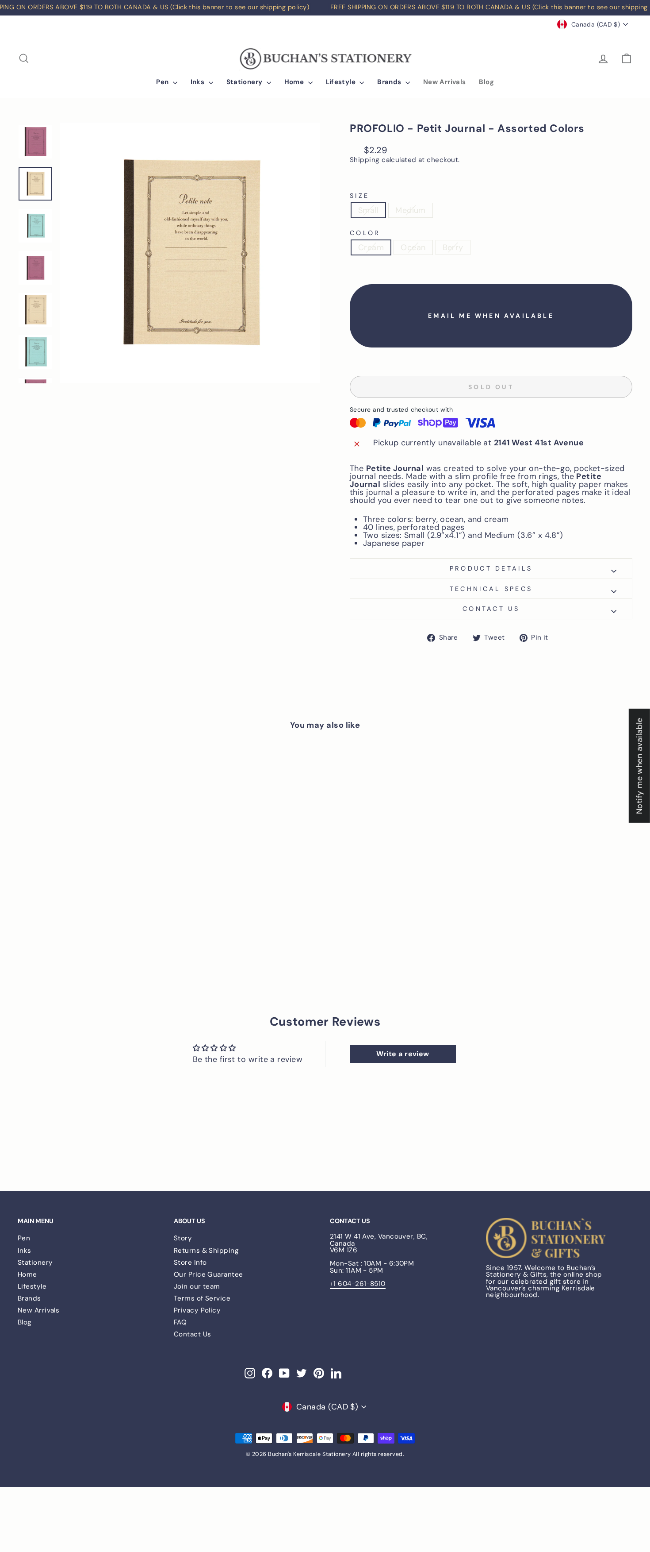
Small (368, 210)
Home (295, 81)
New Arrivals (444, 81)
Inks (198, 81)
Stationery (245, 81)
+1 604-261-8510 (358, 1283)
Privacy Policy (197, 1310)
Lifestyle (342, 81)
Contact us (491, 609)
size (359, 196)
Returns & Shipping (206, 1250)
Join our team (197, 1286)
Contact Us (192, 1334)
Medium (410, 210)
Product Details (491, 568)
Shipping (365, 160)
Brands (390, 81)
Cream (371, 247)
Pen (163, 81)
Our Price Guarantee (208, 1274)
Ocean (413, 247)
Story (183, 1238)
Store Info (190, 1262)
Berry (453, 247)
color (365, 233)
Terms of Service (202, 1298)
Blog (486, 81)
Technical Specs (491, 589)
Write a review (402, 1053)
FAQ (180, 1322)
